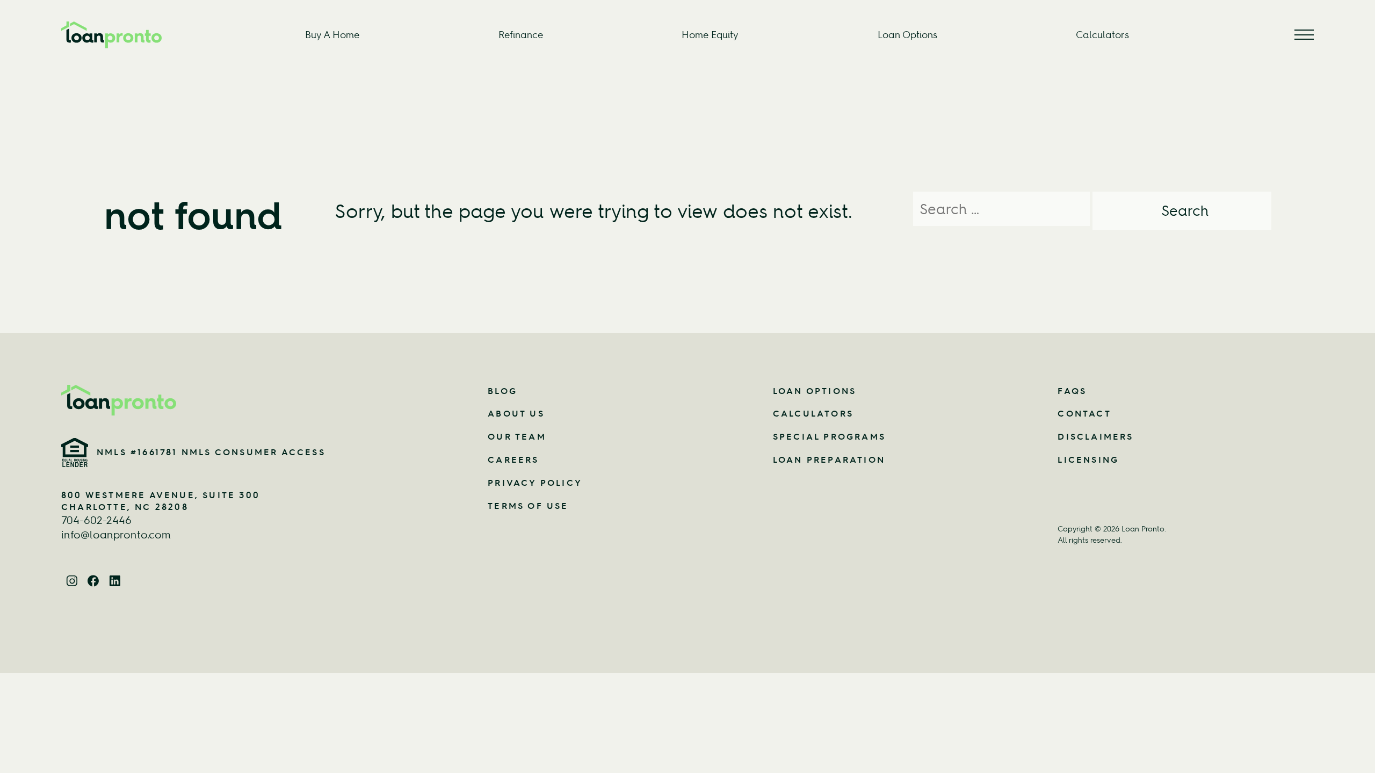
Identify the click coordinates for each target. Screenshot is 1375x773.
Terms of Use (528, 506)
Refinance (520, 34)
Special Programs (829, 436)
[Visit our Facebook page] (93, 579)
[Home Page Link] (226, 400)
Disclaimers (1095, 436)
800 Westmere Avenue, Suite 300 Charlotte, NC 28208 (160, 501)
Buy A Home (332, 34)
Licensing (1088, 459)
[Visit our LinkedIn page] (115, 579)
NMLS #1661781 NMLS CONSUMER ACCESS (211, 452)
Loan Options (907, 34)
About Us (516, 413)
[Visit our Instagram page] (72, 579)
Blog (502, 391)
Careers (513, 459)
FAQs (1072, 391)
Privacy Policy (535, 482)
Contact (1084, 413)
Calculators (1102, 34)
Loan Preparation (829, 459)
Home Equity (710, 34)
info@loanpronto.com (116, 534)
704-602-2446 (96, 520)
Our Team (517, 436)
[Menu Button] (1304, 35)
